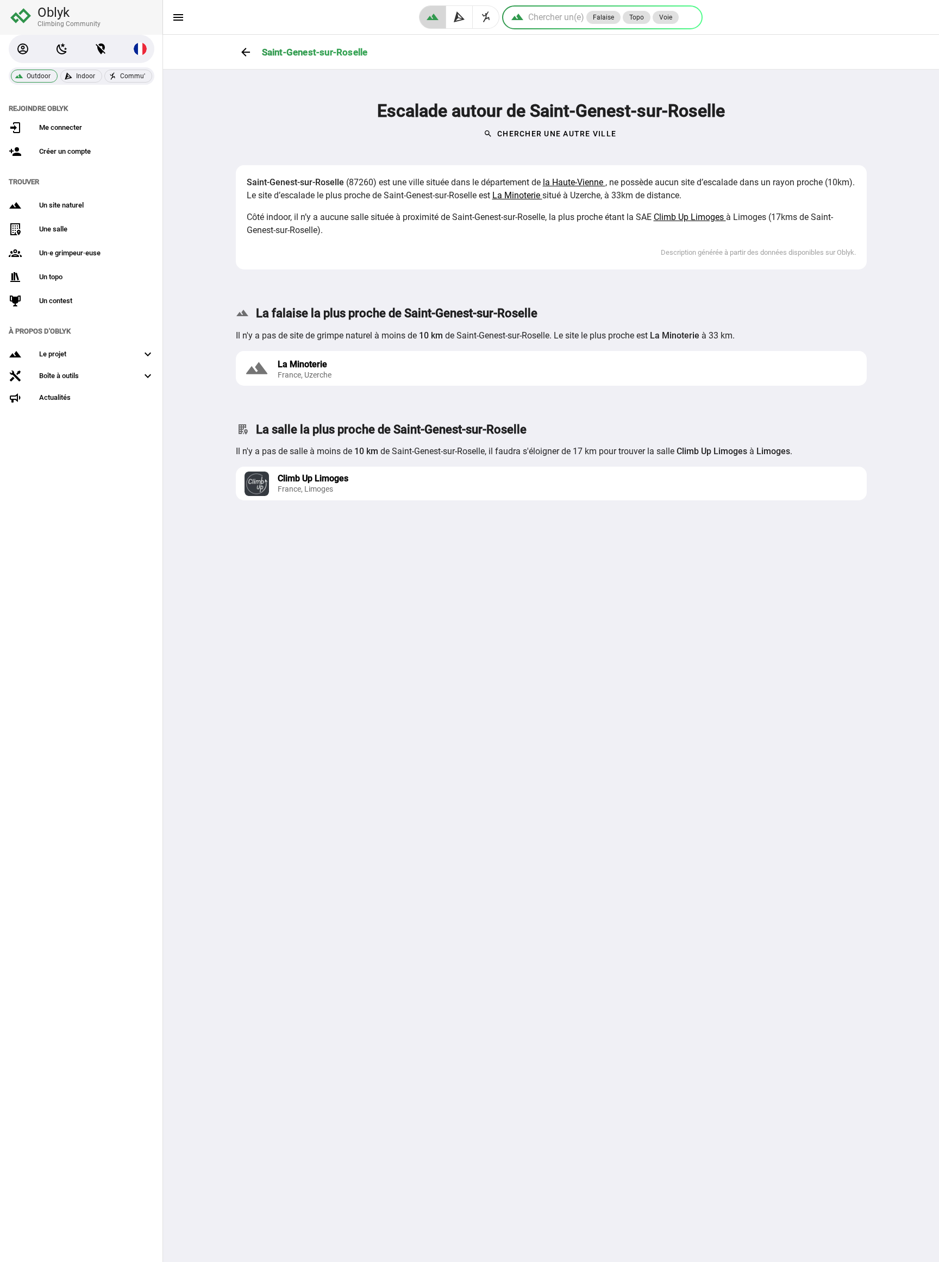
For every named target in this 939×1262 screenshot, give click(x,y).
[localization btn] (101, 49)
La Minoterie (517, 195)
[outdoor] (432, 17)
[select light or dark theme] (62, 49)
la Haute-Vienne (574, 182)
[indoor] (459, 17)
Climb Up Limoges (690, 217)
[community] (486, 17)
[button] (23, 49)
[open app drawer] (178, 17)
